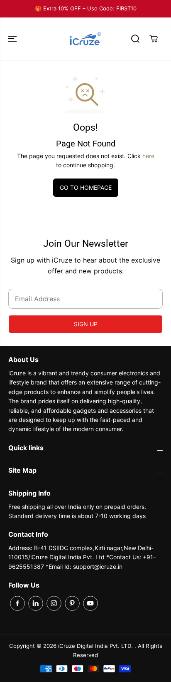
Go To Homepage (86, 187)
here (148, 155)
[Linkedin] (36, 603)
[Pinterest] (72, 603)
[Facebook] (17, 603)
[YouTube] (90, 603)
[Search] (135, 39)
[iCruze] (85, 38)
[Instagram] (54, 603)
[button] (13, 38)
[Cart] (153, 39)
